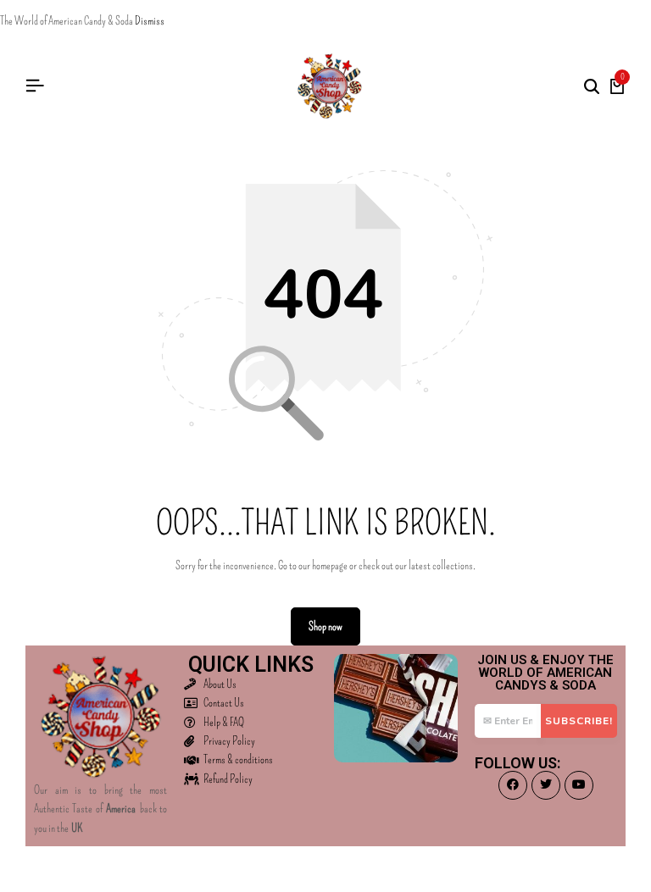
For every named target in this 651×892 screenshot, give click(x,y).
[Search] (591, 86)
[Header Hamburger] (34, 86)
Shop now (325, 626)
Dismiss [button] (149, 21)
